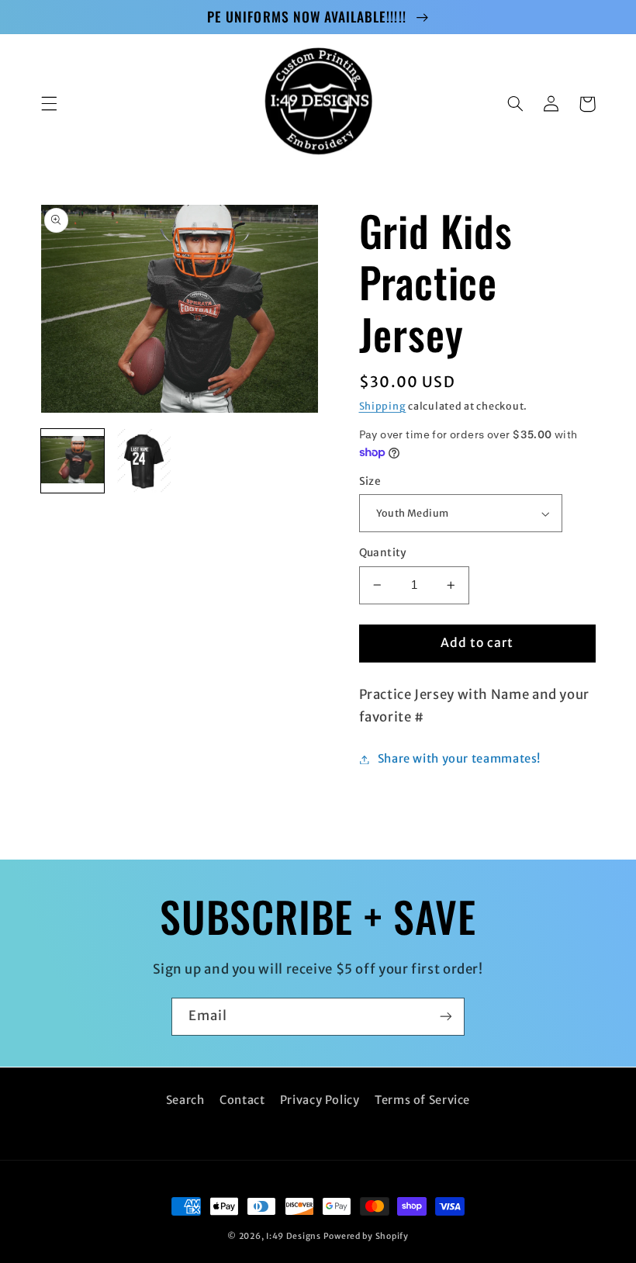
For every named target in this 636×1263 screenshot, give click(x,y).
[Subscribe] (446, 1017)
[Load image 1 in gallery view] (73, 461)
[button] (49, 104)
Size (370, 481)
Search (185, 1100)
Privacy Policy (320, 1100)
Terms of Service (422, 1100)
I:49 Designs (293, 1236)
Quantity (383, 552)
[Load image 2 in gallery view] (144, 461)
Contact (241, 1100)
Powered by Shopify (366, 1236)
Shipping (382, 406)
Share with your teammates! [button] (459, 759)
